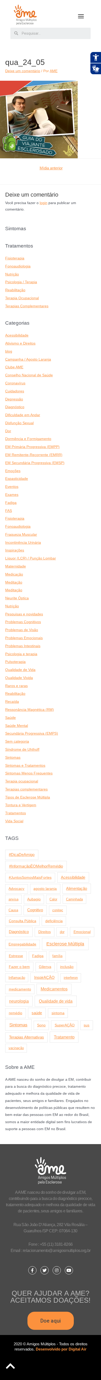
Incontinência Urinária (23, 542)
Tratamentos (15, 813)
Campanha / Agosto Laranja (28, 359)
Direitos (44, 932)
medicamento (20, 989)
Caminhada (74, 899)
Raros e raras (16, 686)
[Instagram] (57, 1270)
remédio (15, 1013)
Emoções (12, 471)
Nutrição (12, 274)
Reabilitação (15, 290)
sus (86, 1025)
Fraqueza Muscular (21, 534)
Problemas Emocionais (24, 638)
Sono (41, 1025)
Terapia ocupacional (21, 781)
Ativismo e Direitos (20, 343)
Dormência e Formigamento (28, 439)
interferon (71, 978)
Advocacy (16, 889)
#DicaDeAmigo (21, 854)
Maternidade (15, 566)
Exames (11, 495)
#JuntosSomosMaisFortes (30, 877)
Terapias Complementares (26, 306)
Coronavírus (15, 383)
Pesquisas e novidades (24, 614)
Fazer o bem (19, 967)
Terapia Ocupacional (22, 298)
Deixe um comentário (22, 71)
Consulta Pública (22, 921)
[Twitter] (44, 1270)
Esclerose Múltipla (65, 943)
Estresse (16, 956)
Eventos (11, 487)
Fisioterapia (14, 258)
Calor (53, 899)
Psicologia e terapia (21, 654)
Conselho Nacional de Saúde (29, 375)
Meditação (13, 582)
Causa (13, 910)
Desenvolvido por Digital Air (61, 1349)
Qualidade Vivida (19, 678)
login (43, 203)
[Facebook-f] (32, 1270)
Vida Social (14, 821)
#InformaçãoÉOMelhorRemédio (36, 866)
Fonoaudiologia (18, 266)
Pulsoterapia (15, 662)
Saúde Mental (16, 726)
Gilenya (45, 967)
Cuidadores (14, 391)
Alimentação (76, 888)
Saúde (10, 718)
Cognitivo (35, 910)
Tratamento (64, 1037)
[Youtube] (69, 1270)
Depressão (14, 399)
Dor (8, 431)
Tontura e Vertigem (20, 805)
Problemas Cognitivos (23, 622)
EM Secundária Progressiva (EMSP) (34, 463)
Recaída (12, 702)
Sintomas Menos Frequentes (29, 773)
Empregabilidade (22, 944)
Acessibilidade (16, 335)
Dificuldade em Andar (22, 415)
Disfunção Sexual (19, 423)
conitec (57, 910)
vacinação (16, 1048)
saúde (37, 1013)
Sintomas (12, 757)
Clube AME (14, 367)
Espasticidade (16, 479)
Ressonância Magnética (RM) (29, 710)
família (57, 956)
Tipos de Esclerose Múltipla (27, 797)
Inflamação (17, 978)
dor (62, 932)
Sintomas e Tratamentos (25, 765)
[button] (81, 16)
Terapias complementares (26, 789)
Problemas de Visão (21, 630)
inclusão (67, 967)
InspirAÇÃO (44, 977)
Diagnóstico (14, 407)
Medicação (14, 574)
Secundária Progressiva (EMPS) (31, 733)
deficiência (54, 921)
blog (8, 351)
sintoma (58, 1013)
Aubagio (34, 899)
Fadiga (11, 503)
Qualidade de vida (56, 1001)
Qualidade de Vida (20, 670)
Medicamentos (54, 989)
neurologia (19, 1001)
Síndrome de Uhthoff (22, 749)
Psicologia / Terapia (21, 282)
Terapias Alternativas (26, 1037)
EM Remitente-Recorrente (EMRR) (33, 455)
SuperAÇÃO (65, 1025)
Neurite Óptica (17, 598)
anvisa (13, 899)
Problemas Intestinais (22, 646)
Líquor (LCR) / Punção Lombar (30, 558)
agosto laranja (45, 888)
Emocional (82, 932)
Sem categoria (17, 741)
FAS (8, 511)
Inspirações (14, 550)
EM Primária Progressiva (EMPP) (32, 447)
